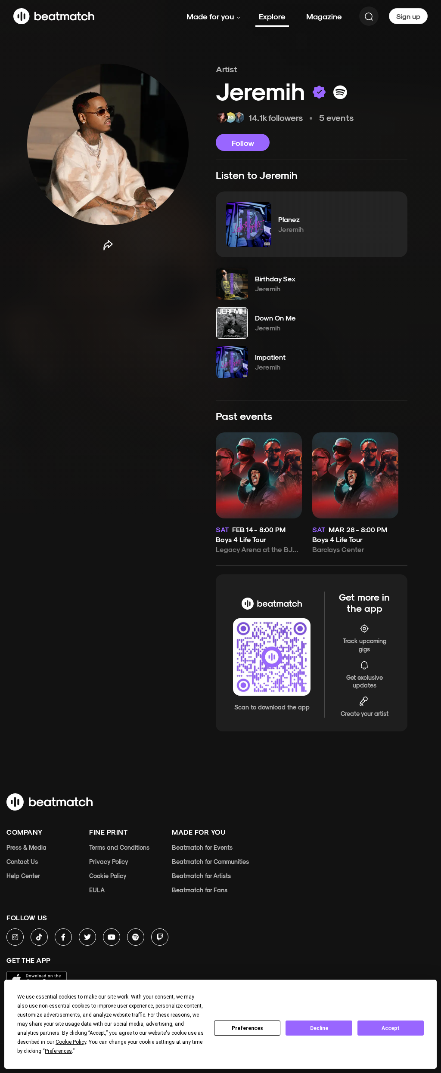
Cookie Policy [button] (71, 1042)
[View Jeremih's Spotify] (340, 92)
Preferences (247, 1028)
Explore (272, 16)
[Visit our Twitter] (87, 937)
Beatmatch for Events (202, 847)
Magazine (324, 16)
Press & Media (26, 847)
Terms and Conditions (119, 847)
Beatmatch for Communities (210, 861)
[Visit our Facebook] (63, 937)
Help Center (23, 875)
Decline (319, 1028)
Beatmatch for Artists (201, 875)
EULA (97, 890)
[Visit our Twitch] (159, 937)
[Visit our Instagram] (15, 937)
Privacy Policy (108, 861)
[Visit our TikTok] (39, 937)
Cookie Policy (108, 875)
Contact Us (22, 861)
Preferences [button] (58, 1051)
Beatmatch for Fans (199, 890)
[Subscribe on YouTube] (111, 937)
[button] (248, 224)
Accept (391, 1028)
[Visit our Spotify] (135, 937)
